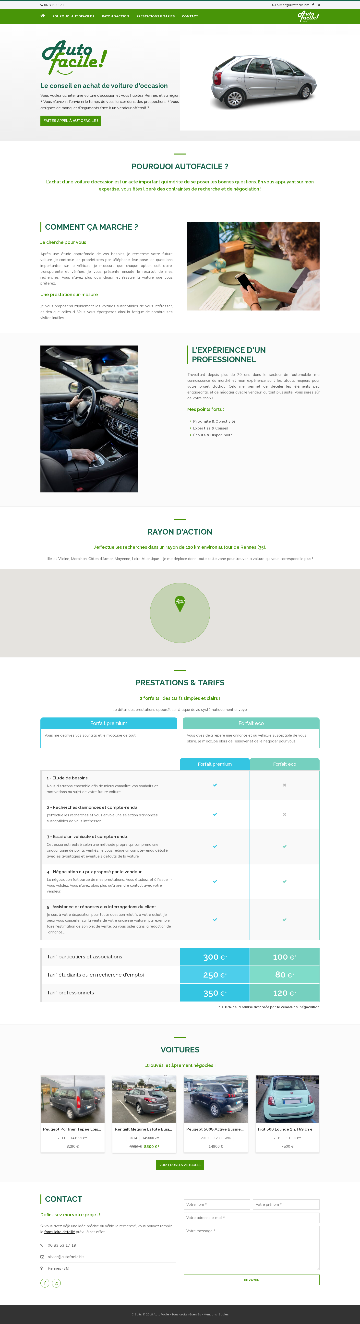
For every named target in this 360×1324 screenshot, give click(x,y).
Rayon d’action (115, 16)
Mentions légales (216, 1314)
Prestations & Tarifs (155, 16)
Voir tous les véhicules (180, 1165)
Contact (190, 16)
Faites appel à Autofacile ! (71, 121)
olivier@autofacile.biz (293, 5)
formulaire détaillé (59, 1231)
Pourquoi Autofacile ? (73, 16)
